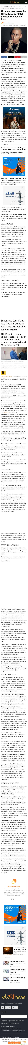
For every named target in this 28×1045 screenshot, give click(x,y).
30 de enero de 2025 (7, 25)
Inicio (2, 6)
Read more (8, 957)
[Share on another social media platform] (24, 57)
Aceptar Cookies (14, 1043)
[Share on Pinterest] (17, 57)
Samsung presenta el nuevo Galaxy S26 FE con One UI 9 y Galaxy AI (18, 971)
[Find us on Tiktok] (16, 1007)
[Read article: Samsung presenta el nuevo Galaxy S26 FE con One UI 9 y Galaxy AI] (6, 971)
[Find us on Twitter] (6, 1007)
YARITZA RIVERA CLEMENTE (6, 376)
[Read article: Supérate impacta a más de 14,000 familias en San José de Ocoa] (6, 963)
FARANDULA (15, 6)
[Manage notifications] (25, 1042)
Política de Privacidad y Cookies (18, 1041)
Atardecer (3, 1020)
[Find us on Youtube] (13, 1007)
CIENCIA (6, 948)
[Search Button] (26, 2)
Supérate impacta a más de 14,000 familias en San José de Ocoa (18, 963)
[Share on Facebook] (4, 57)
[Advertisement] (12, 307)
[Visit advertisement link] (14, 118)
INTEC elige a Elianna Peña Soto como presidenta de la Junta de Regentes (17, 979)
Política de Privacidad (6, 1037)
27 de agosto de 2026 (18, 954)
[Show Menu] (2, 2)
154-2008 (6, 412)
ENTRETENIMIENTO (8, 6)
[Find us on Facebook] (2, 1007)
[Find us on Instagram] (9, 1007)
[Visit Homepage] (14, 2)
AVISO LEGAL (16, 1037)
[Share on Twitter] (11, 57)
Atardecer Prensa (10, 23)
